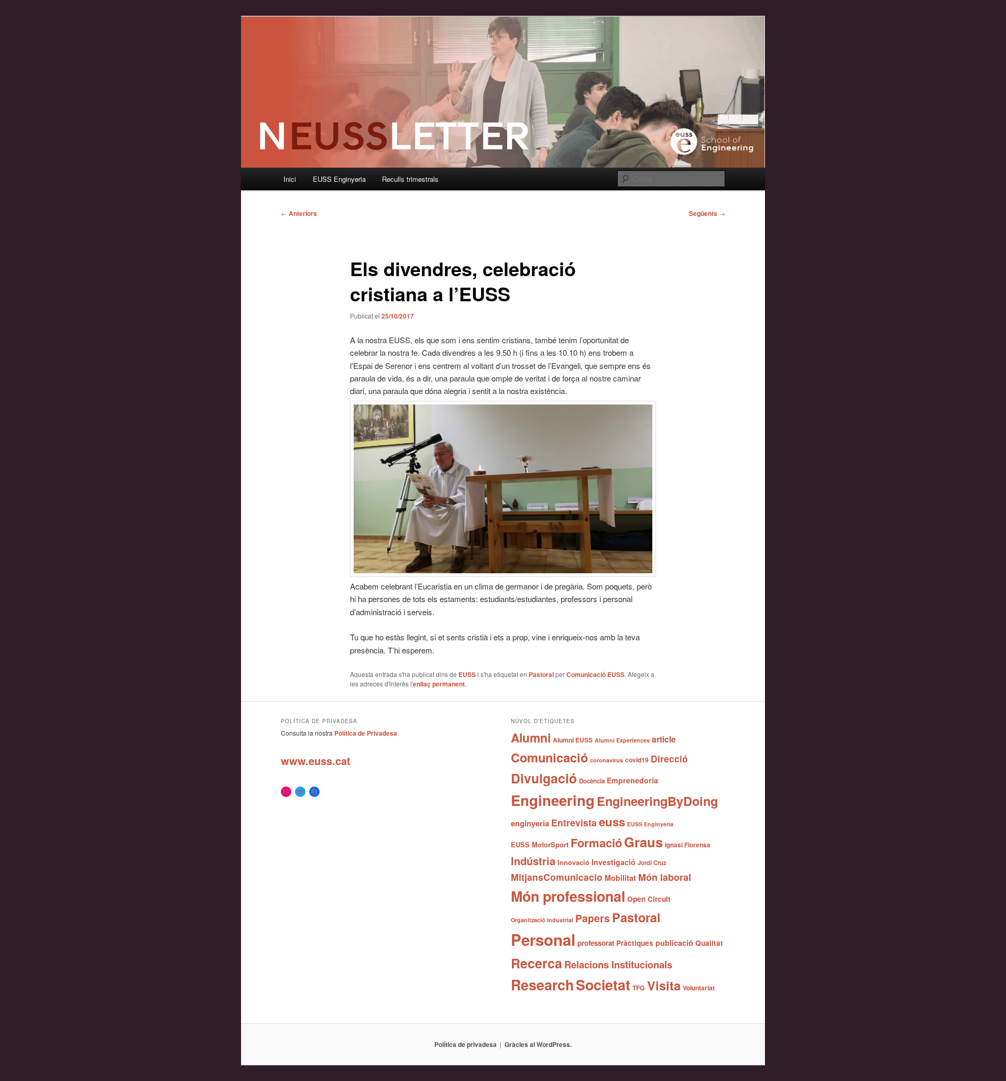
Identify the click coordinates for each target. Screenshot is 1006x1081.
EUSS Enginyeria (339, 179)
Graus (643, 841)
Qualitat (709, 943)
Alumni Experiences (622, 740)
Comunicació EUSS (595, 674)
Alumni (531, 737)
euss (612, 821)
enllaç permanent (439, 684)
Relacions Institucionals (618, 964)
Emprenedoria (632, 780)
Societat (603, 985)
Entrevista (574, 822)
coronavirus (606, 760)
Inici (289, 179)
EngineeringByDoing (657, 801)
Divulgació (544, 778)
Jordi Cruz (652, 862)
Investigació (614, 862)
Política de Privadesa (365, 733)
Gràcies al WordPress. (538, 1044)
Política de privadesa (465, 1044)
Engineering (553, 800)
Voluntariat (699, 987)
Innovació (573, 862)
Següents (707, 213)
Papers (592, 918)
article (664, 739)
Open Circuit (649, 898)
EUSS (467, 674)
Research (542, 985)
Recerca (536, 963)
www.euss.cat (316, 760)
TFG (638, 987)
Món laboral (664, 877)
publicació (674, 942)
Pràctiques (634, 943)
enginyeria (530, 823)
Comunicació (549, 757)
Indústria (533, 860)
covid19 (637, 760)
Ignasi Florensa (687, 844)
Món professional (568, 896)
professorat (595, 943)
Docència (592, 781)
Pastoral (541, 674)
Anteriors (299, 213)
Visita (664, 985)
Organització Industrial (542, 920)
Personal (543, 940)
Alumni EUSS (573, 740)
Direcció (669, 758)
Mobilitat (620, 877)
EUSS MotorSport (539, 844)
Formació (596, 842)
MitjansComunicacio (557, 876)
